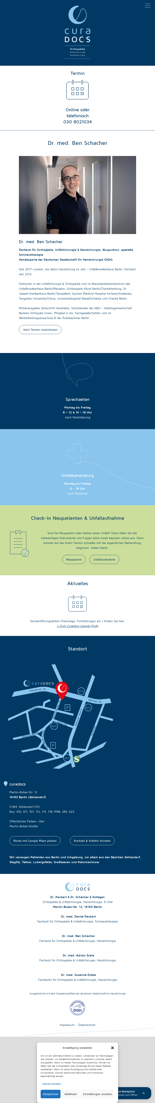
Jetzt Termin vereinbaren (40, 329)
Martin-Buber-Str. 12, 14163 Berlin (77, 906)
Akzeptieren (50, 1094)
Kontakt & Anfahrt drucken (92, 840)
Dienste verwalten (52, 1083)
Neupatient (74, 559)
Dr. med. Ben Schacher (77, 938)
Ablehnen (70, 1094)
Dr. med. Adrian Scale (77, 958)
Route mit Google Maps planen (35, 840)
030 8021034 (77, 121)
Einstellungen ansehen (97, 1094)
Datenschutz (86, 1025)
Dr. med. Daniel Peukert (77, 919)
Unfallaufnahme (104, 559)
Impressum (67, 1025)
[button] (112, 1048)
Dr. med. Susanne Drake (77, 977)
